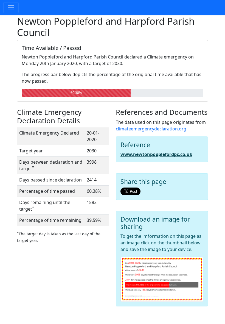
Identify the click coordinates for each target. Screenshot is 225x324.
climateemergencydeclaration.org (151, 129)
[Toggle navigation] (11, 7)
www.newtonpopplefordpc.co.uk (156, 154)
